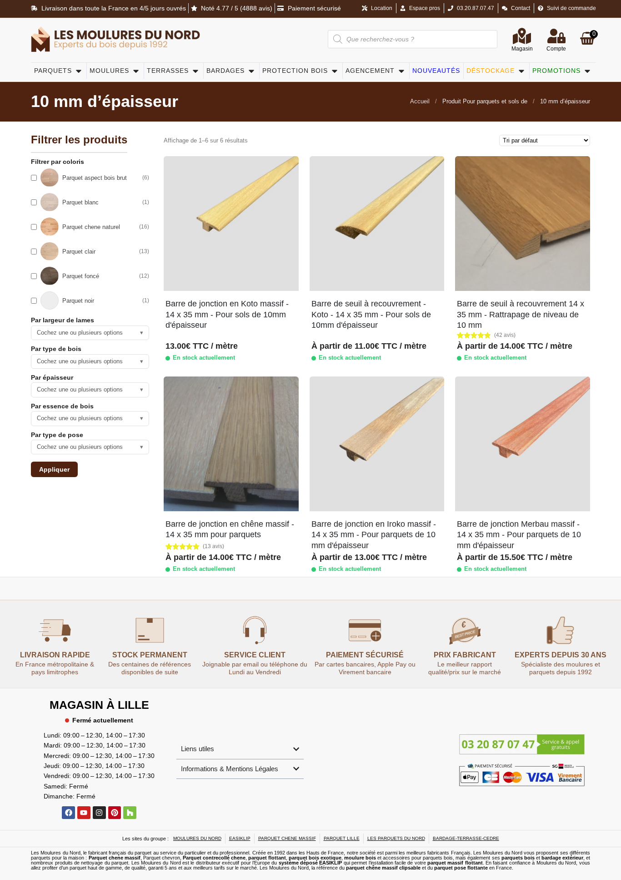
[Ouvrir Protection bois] (334, 71)
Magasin (522, 49)
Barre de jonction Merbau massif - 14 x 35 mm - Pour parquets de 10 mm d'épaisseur (519, 534)
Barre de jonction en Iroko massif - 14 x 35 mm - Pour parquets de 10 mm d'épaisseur (373, 534)
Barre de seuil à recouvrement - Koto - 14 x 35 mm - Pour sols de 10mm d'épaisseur (371, 314)
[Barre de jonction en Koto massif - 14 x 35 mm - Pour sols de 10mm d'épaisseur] (231, 223)
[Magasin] (522, 36)
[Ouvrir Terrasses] (195, 71)
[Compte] (556, 36)
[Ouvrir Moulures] (135, 71)
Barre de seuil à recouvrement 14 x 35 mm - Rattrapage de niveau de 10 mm (520, 314)
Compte (556, 49)
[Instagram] (99, 812)
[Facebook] (68, 812)
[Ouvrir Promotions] (587, 71)
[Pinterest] (114, 812)
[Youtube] (83, 812)
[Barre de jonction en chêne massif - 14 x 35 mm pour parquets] (231, 443)
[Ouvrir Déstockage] (521, 71)
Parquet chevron (161, 857)
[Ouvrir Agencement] (401, 71)
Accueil (420, 101)
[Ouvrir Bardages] (251, 71)
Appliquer (54, 469)
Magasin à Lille (99, 704)
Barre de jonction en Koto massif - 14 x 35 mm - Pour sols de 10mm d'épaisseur (227, 314)
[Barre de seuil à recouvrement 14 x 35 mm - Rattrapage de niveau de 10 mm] (522, 223)
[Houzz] (129, 812)
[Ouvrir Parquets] (78, 71)
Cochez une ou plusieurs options (90, 332)
